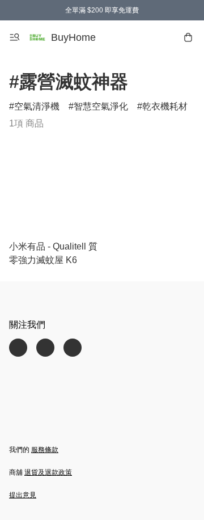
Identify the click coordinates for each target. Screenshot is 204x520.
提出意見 (22, 495)
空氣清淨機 (37, 106)
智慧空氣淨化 (101, 106)
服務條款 (44, 450)
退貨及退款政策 (48, 472)
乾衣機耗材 (165, 106)
